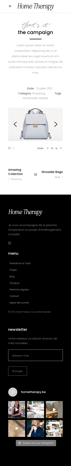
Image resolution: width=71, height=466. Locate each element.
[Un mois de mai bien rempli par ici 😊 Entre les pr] (54, 428)
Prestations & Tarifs (20, 263)
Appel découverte (19, 302)
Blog (12, 276)
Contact (14, 296)
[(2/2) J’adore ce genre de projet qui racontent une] (16, 409)
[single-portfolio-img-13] (35, 124)
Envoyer (17, 371)
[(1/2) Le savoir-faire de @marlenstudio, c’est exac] (35, 409)
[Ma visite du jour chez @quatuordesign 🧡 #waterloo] (54, 409)
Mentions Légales (19, 289)
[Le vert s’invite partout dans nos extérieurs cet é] (35, 428)
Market (43, 98)
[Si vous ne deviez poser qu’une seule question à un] (16, 428)
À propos (14, 283)
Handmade (30, 98)
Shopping (38, 93)
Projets (13, 269)
